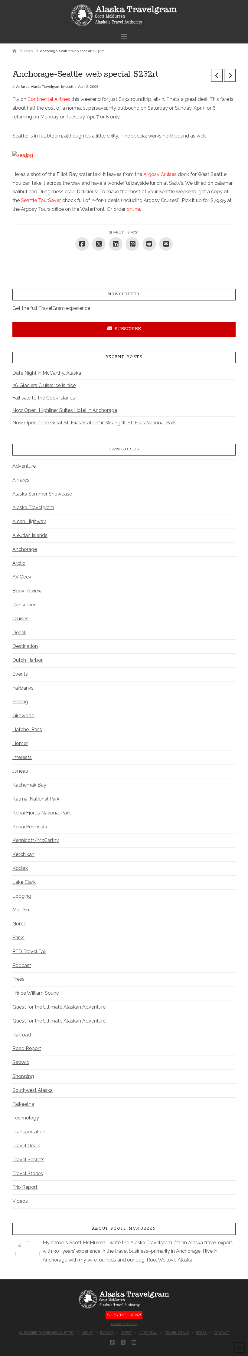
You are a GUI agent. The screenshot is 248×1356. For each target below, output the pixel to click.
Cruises (20, 619)
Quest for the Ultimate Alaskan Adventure (59, 1007)
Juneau (20, 771)
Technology (25, 1118)
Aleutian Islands (29, 535)
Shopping (23, 1076)
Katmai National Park (35, 799)
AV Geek (21, 577)
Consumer (23, 605)
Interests (22, 757)
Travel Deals (26, 1146)
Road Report (26, 1048)
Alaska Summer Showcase (42, 494)
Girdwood (23, 715)
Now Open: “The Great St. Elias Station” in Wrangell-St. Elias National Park (94, 423)
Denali (19, 632)
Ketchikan (23, 854)
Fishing (20, 702)
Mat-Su (20, 910)
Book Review (27, 591)
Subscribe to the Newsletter (46, 1333)
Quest (126, 1333)
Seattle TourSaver (40, 200)
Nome (19, 924)
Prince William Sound (35, 993)
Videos (20, 1201)
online (133, 209)
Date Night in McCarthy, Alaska (46, 373)
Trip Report (25, 1187)
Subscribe (128, 329)
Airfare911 (148, 1333)
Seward (20, 1062)
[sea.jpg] (22, 155)
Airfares (22, 86)
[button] (124, 37)
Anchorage (24, 549)
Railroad (21, 1035)
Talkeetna (23, 1104)
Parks (18, 937)
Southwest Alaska (32, 1090)
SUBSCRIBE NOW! (124, 1315)
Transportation (28, 1132)
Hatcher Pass (27, 729)
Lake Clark (24, 882)
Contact (221, 1333)
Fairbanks (23, 688)
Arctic (18, 563)
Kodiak (20, 868)
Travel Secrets (28, 1159)
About (87, 1333)
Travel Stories (27, 1173)
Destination (25, 646)
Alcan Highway (29, 521)
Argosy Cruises (160, 174)
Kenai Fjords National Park (41, 813)
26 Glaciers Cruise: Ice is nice (44, 385)
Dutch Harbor (27, 660)
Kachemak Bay (29, 785)
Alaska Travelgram (45, 86)
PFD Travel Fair (29, 951)
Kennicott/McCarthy (35, 840)
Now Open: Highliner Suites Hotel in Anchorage (64, 410)
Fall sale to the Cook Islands (44, 398)
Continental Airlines (49, 99)
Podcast (21, 965)
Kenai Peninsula (29, 827)
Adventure (24, 466)
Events (20, 674)
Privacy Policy (124, 1324)
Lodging (21, 896)
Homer (20, 743)
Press (18, 979)
